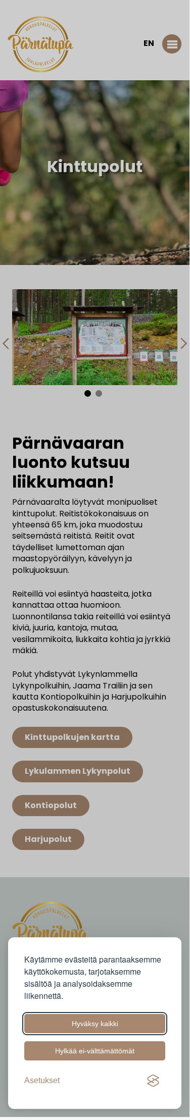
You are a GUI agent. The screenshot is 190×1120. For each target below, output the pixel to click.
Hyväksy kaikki (95, 1024)
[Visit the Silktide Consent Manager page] (153, 1081)
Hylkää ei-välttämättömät (94, 1051)
